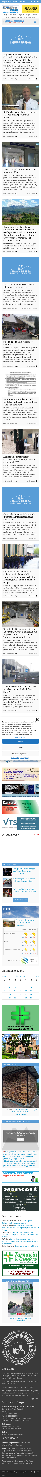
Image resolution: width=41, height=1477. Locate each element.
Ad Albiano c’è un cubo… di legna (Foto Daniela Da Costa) (24, 1110)
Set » (37, 976)
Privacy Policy (24, 758)
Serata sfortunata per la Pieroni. (26, 1246)
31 (4, 1001)
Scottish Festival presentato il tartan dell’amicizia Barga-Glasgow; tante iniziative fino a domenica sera (20, 1241)
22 (31, 994)
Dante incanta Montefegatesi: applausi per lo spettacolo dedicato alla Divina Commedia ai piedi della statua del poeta (20, 1163)
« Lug (4, 976)
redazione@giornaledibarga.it (12, 1434)
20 (20, 994)
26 (15, 998)
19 (15, 994)
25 (10, 998)
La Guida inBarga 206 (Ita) (20, 1318)
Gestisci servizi (20, 737)
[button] (37, 719)
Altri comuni (31, 17)
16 (36, 990)
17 (4, 994)
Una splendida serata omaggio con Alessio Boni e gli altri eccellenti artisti (24, 870)
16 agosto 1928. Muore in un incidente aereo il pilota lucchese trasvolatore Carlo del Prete (20, 1234)
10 (4, 990)
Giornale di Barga (12, 1472)
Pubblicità (21, 1)
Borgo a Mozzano (10, 17)
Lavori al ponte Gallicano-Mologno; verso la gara (17, 1222)
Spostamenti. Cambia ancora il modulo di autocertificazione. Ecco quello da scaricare (20, 402)
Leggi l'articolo (32, 1154)
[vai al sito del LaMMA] (29, 960)
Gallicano (34, 15)
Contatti (14, 1)
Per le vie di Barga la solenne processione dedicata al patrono (24, 890)
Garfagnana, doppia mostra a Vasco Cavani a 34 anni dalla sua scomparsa (20, 1153)
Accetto (20, 1139)
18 (10, 994)
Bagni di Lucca (22, 17)
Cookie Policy (15, 758)
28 (26, 998)
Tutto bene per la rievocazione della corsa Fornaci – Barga (24, 880)
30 (36, 998)
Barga (6, 15)
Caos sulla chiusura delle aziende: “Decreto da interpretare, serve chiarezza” (19, 517)
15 (31, 990)
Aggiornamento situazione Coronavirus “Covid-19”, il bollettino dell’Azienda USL (20, 459)
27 (20, 998)
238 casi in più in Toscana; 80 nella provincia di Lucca (19, 170)
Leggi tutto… (20, 925)
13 (20, 990)
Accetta (20, 741)
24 (4, 998)
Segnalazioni (6, 1)
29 (31, 998)
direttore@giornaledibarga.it (12, 1445)
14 (26, 990)
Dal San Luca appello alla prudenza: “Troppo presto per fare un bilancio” (20, 115)
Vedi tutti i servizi (21, 900)
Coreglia (28, 15)
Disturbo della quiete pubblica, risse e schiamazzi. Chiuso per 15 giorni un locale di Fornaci (20, 1227)
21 (26, 994)
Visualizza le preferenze (20, 753)
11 (10, 990)
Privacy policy (23, 1472)
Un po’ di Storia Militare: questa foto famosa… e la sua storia (18, 285)
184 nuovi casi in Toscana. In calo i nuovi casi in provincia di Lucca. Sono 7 (19, 689)
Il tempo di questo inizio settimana (25, 921)
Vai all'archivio (20, 1114)
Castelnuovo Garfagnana (16, 15)
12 (15, 990)
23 (36, 994)
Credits (4, 1475)
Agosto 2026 (20, 976)
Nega (21, 747)
